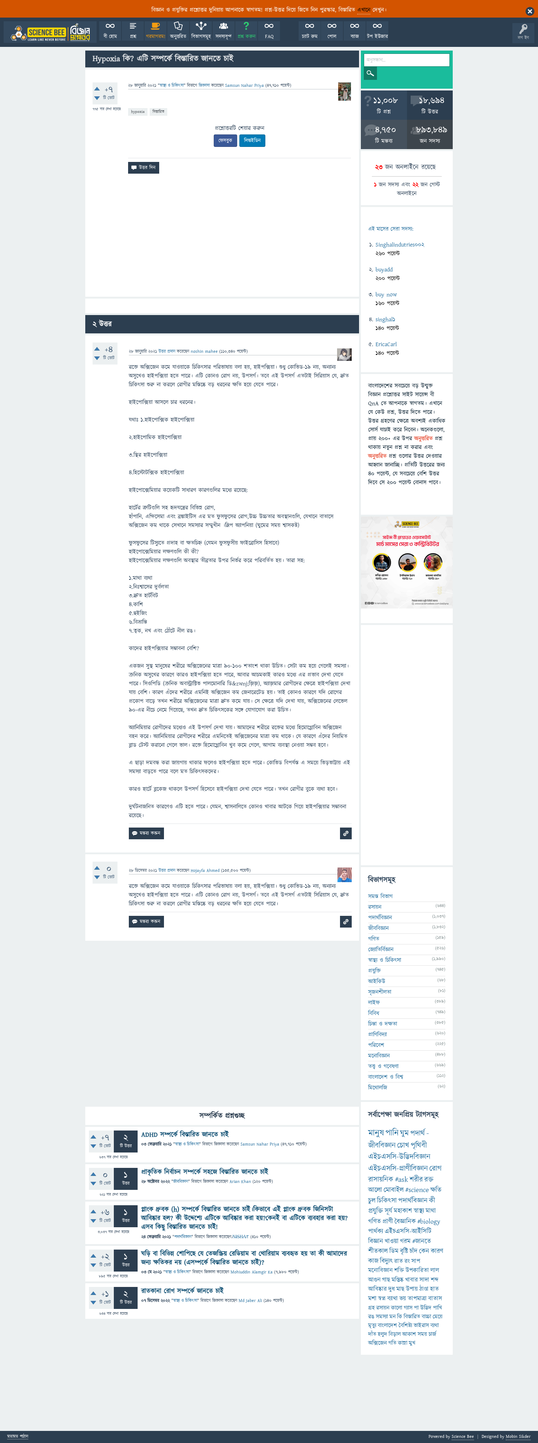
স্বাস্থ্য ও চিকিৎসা (172, 85)
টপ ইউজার (377, 36)
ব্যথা (434, 1325)
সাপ (415, 1261)
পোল (332, 36)
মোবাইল (394, 1190)
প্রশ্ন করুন (246, 36)
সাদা (424, 1280)
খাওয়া (392, 1241)
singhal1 (385, 319)
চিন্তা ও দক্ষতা (382, 1024)
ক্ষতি (435, 1190)
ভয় (402, 1298)
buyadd (384, 270)
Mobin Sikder (518, 1436)
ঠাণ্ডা (424, 1289)
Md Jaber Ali (250, 1301)
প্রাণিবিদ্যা (377, 1035)
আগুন (374, 1280)
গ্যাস (408, 1308)
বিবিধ (373, 1013)
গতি (392, 1343)
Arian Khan (240, 1182)
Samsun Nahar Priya (259, 1144)
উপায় (412, 1289)
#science (417, 1190)
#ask (401, 1179)
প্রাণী (387, 1221)
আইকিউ (376, 981)
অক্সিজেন (377, 1343)
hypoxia (138, 111)
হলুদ (382, 1334)
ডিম (394, 1251)
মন (392, 1317)
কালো (396, 1308)
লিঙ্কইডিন (252, 140)
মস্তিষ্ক (398, 1280)
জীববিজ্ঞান (180, 1182)
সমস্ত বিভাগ (380, 896)
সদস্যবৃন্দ (224, 36)
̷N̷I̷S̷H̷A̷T (240, 1237)
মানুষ (376, 1133)
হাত (434, 1289)
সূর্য (388, 1211)
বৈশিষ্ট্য (405, 1325)
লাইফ (374, 1003)
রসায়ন (374, 907)
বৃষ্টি (404, 1251)
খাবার (411, 1280)
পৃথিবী (419, 1145)
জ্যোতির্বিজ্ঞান (380, 950)
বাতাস (435, 1298)
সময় (422, 1334)
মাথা (431, 1211)
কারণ (437, 1251)
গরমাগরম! (155, 36)
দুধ (391, 1289)
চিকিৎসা (387, 1201)
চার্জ (432, 1334)
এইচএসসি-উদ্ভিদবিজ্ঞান (399, 1156)
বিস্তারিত (158, 111)
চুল (372, 1201)
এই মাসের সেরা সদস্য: (390, 229)
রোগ (435, 1168)
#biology (428, 1221)
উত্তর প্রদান (166, 351)
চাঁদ (414, 1251)
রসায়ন (382, 1308)
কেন (424, 1251)
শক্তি (399, 1270)
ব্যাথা (392, 1298)
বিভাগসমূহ (201, 36)
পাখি (437, 1308)
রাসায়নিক (380, 1179)
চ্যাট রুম (310, 36)
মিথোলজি (377, 1088)
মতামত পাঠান (17, 1437)
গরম (405, 1241)
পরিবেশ (376, 1045)
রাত (398, 1261)
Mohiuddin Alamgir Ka (252, 1272)
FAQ (269, 36)
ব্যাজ (355, 36)
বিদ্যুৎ (386, 1261)
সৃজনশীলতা (379, 992)
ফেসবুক (225, 140)
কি (399, 1317)
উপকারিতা (417, 1270)
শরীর (416, 1179)
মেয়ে (437, 1317)
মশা (372, 1298)
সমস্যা (382, 1317)
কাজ (373, 1261)
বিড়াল (395, 1334)
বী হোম (110, 36)
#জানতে (421, 1241)
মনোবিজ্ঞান (379, 1056)
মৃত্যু (372, 1325)
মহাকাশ (403, 1211)
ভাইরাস (421, 1325)
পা (416, 1308)
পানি (392, 1133)
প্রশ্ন (133, 36)
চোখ (403, 1145)
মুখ (412, 1343)
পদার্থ (417, 1133)
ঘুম (404, 1133)
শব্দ (434, 1280)
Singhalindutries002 (400, 245)
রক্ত (428, 1179)
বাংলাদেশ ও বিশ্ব (385, 1077)
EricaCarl (386, 344)
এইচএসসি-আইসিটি (408, 1231)
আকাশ (409, 1334)
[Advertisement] (222, 238)
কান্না (402, 1343)
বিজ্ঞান (375, 1241)
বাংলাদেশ (387, 1325)
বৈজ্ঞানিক (405, 1221)
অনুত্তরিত (178, 36)
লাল (434, 1270)
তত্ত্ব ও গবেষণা (383, 1066)
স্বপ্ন (382, 1298)
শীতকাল (378, 1251)
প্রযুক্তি (374, 971)
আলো (375, 1190)
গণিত (373, 939)
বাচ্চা (426, 1317)
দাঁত (372, 1334)
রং (407, 1261)
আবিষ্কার (377, 1289)
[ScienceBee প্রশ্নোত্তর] (50, 32)
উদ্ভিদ (425, 1308)
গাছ (386, 1280)
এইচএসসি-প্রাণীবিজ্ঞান (398, 1168)
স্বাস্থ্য (419, 1211)
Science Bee (463, 1436)
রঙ (371, 1317)
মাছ (400, 1289)
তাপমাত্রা (417, 1298)
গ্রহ (371, 1308)
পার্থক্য (375, 1231)
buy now (386, 295)
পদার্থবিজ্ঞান (182, 1237)
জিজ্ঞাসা (205, 85)
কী (432, 1201)
